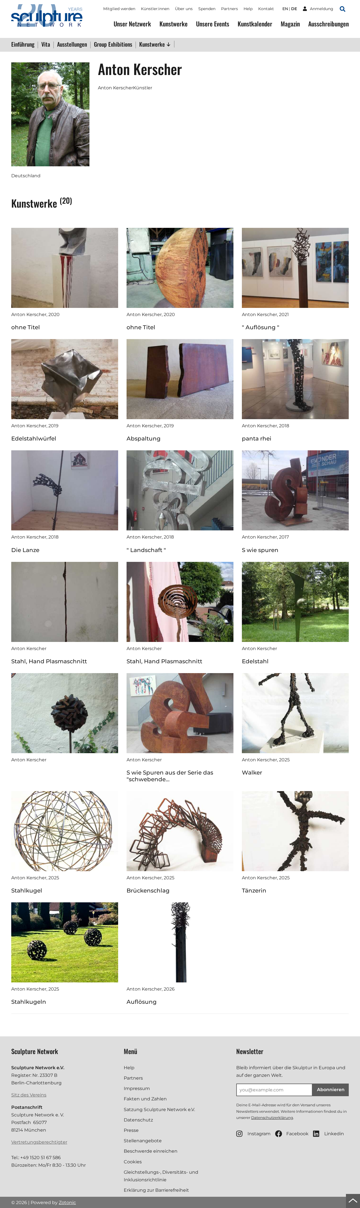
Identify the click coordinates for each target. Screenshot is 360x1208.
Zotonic (67, 1202)
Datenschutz (138, 1120)
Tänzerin (254, 890)
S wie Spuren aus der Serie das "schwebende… (170, 776)
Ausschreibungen (328, 23)
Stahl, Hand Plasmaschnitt (49, 661)
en (285, 8)
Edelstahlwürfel (33, 438)
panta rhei (256, 438)
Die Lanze (25, 550)
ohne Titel (25, 327)
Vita (45, 44)
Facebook (297, 1133)
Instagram (259, 1133)
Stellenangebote (143, 1140)
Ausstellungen (72, 44)
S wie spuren (260, 550)
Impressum (137, 1088)
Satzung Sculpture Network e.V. (159, 1109)
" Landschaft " (146, 550)
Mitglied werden (119, 8)
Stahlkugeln (28, 1001)
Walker (252, 772)
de (294, 8)
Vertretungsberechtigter (39, 1142)
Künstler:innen (155, 8)
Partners (229, 8)
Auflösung (142, 1001)
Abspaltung (144, 438)
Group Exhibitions (113, 44)
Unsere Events (212, 23)
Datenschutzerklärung (272, 1117)
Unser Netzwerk (132, 23)
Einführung (22, 44)
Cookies (133, 1161)
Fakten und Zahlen (145, 1099)
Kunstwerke (173, 23)
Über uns (184, 8)
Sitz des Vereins (28, 1095)
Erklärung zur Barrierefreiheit (156, 1190)
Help (248, 8)
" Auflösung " (260, 327)
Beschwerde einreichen (150, 1151)
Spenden (206, 8)
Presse (131, 1130)
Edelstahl (255, 661)
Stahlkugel (26, 890)
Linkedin (334, 1133)
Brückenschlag (148, 890)
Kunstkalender (255, 23)
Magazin (290, 23)
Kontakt (266, 8)
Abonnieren (331, 1089)
